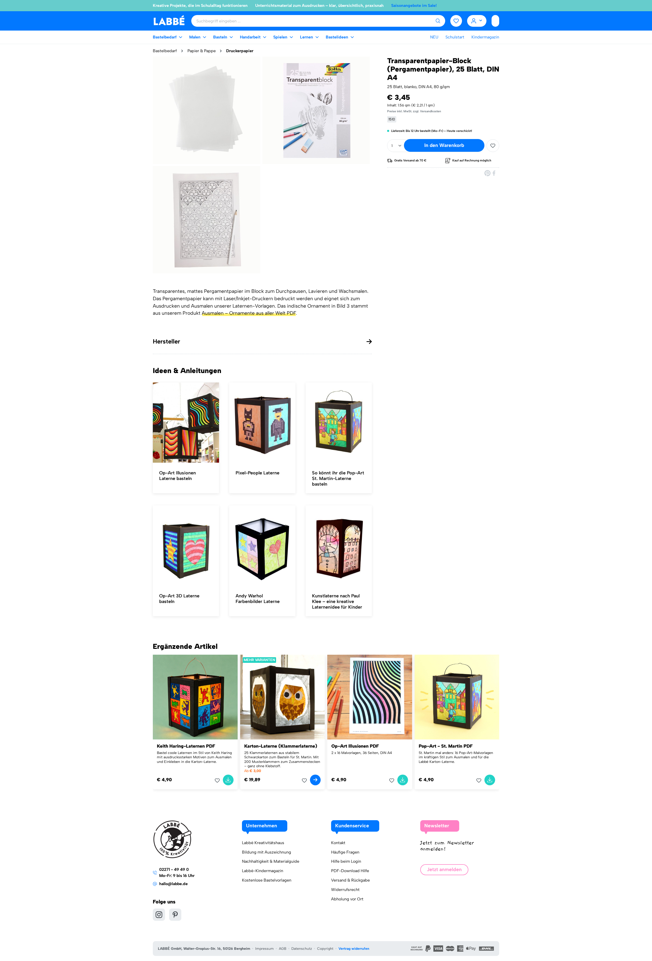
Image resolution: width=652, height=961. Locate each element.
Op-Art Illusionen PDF (355, 746)
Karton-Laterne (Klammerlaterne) (280, 746)
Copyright (325, 948)
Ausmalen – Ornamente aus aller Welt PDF (249, 313)
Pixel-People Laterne (257, 473)
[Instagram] (159, 915)
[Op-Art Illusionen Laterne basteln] (186, 423)
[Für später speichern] (492, 145)
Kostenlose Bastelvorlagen (266, 880)
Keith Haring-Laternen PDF (186, 746)
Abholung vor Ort (347, 899)
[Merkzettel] (456, 21)
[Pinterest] (487, 173)
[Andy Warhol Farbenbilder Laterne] (262, 546)
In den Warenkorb (444, 145)
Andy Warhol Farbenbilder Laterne (258, 598)
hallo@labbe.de (173, 883)
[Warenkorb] (495, 21)
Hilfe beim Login (346, 861)
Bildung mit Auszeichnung (266, 852)
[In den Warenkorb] (228, 780)
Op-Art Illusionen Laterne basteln (177, 475)
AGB (282, 948)
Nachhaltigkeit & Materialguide (270, 861)
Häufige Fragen (345, 852)
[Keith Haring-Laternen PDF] (195, 697)
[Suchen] (437, 21)
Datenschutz (301, 948)
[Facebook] (494, 173)
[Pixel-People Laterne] (262, 423)
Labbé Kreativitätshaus (263, 842)
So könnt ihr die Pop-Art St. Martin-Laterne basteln (338, 478)
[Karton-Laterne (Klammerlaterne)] (282, 697)
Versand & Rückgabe (350, 880)
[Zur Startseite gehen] (169, 20)
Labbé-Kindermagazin (262, 870)
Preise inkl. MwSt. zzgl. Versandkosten (414, 111)
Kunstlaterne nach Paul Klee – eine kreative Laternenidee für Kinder (337, 601)
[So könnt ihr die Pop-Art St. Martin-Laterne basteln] (339, 423)
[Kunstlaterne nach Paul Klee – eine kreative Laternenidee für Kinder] (339, 546)
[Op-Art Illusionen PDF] (369, 697)
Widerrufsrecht (345, 889)
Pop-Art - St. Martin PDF (446, 746)
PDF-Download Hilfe (350, 870)
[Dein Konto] (477, 21)
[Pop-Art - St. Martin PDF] (457, 697)
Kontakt (338, 842)
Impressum (264, 948)
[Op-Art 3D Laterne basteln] (186, 546)
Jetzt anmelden (444, 869)
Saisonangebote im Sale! (414, 5)
